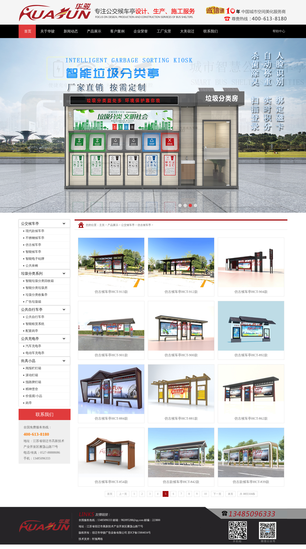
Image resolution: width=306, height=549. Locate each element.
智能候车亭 (33, 251)
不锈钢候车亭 (35, 238)
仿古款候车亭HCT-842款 (181, 482)
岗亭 (29, 403)
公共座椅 (32, 265)
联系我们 (210, 31)
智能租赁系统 (35, 324)
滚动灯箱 (32, 375)
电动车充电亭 (35, 353)
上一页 (123, 493)
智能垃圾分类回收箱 (40, 281)
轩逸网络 (97, 538)
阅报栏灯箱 (33, 368)
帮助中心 (279, 31)
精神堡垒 (32, 389)
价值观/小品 (34, 396)
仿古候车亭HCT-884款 (111, 418)
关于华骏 (47, 31)
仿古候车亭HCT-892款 (251, 355)
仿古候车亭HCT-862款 (251, 418)
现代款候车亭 (35, 231)
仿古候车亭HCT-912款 (181, 292)
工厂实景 (164, 31)
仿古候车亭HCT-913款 (111, 292)
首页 (27, 31)
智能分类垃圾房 (36, 288)
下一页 (217, 493)
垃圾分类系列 (32, 273)
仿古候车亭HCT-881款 (181, 418)
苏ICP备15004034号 (139, 532)
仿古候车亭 (33, 245)
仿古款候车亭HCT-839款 (251, 482)
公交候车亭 (30, 223)
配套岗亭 (32, 330)
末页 (230, 493)
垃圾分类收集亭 (36, 294)
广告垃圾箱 (33, 301)
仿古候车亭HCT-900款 (181, 355)
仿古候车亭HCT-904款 (251, 292)
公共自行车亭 (32, 309)
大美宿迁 (187, 31)
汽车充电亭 (33, 346)
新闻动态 (71, 31)
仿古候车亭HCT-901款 (111, 355)
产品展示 (94, 31)
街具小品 (28, 361)
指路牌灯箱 (33, 382)
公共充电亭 (30, 339)
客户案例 (117, 31)
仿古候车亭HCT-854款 (111, 482)
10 (205, 493)
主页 (102, 225)
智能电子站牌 (35, 258)
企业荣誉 (141, 31)
